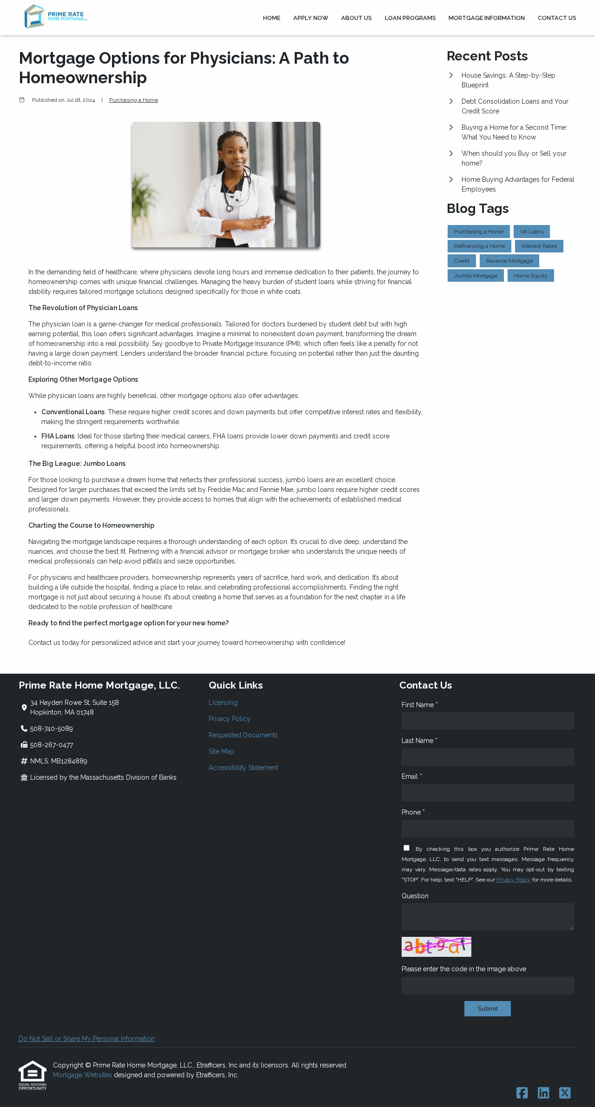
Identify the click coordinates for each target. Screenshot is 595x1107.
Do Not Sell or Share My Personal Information (87, 1038)
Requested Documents (243, 735)
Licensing (223, 702)
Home (271, 17)
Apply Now (310, 17)
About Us (356, 17)
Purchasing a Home (133, 100)
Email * (412, 776)
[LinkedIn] (544, 1093)
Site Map (221, 751)
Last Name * (419, 740)
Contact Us (557, 17)
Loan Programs (410, 17)
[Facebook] (522, 1093)
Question (415, 896)
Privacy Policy (230, 719)
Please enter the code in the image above (464, 969)
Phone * (413, 812)
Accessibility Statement (243, 767)
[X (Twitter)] (565, 1093)
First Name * (420, 705)
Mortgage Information (487, 17)
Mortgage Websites (83, 1075)
